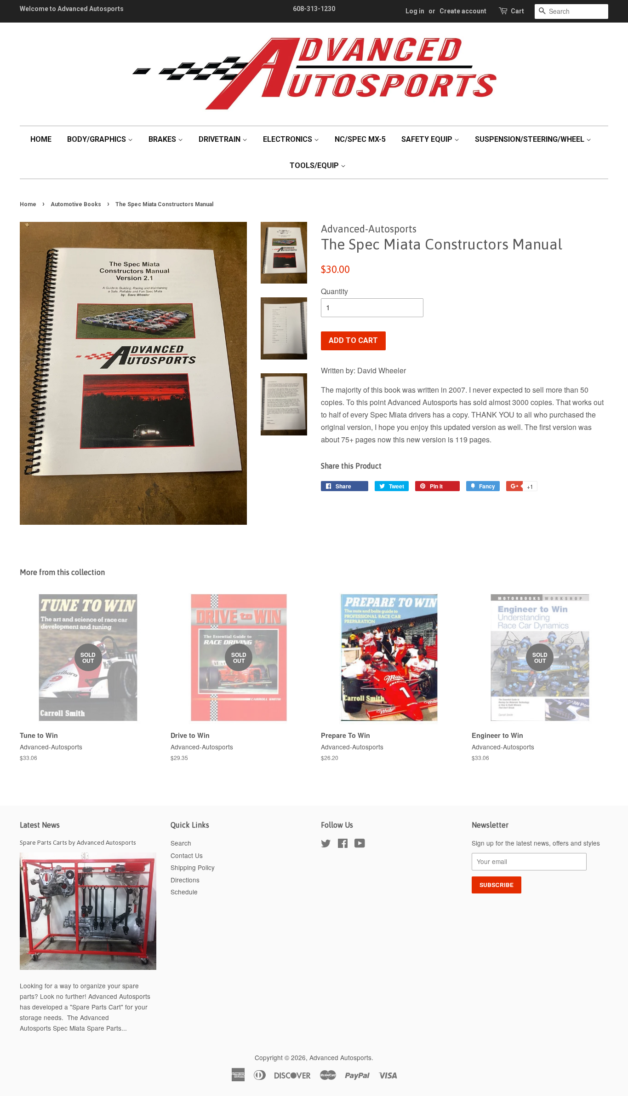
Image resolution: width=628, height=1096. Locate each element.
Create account (463, 11)
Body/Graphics (97, 139)
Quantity (334, 291)
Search (181, 842)
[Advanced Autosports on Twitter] (326, 844)
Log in (414, 11)
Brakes (163, 139)
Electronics (288, 139)
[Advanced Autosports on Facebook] (342, 844)
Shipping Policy (193, 867)
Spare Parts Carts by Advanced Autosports (78, 842)
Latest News (40, 825)
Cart (517, 11)
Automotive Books (76, 204)
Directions (185, 879)
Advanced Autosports (340, 1057)
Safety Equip (427, 139)
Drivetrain (220, 139)
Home (40, 139)
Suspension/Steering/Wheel (530, 139)
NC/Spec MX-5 (360, 139)
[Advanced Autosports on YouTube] (359, 844)
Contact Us (187, 855)
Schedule (184, 891)
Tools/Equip (315, 165)
